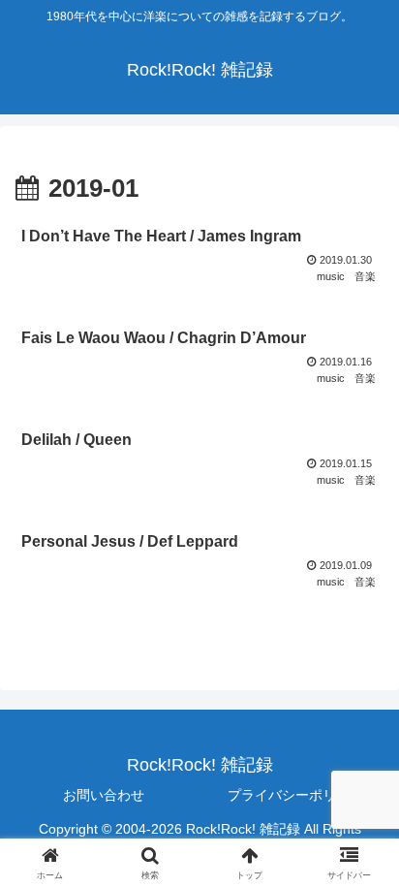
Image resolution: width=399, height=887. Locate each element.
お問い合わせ (103, 795)
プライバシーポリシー (295, 795)
